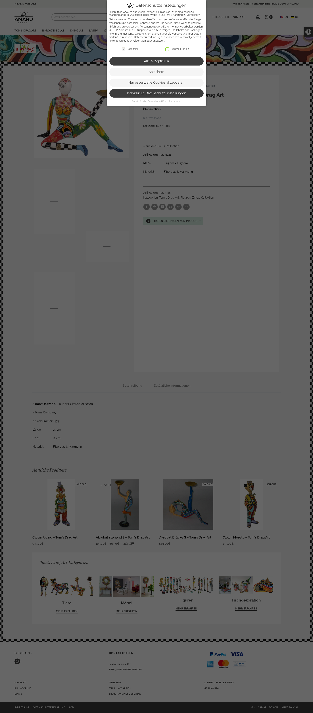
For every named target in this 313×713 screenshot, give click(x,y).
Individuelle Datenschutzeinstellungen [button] (156, 93)
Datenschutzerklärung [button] (158, 101)
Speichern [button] (156, 72)
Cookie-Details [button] (139, 101)
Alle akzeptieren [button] (156, 61)
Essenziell (133, 48)
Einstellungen (124, 40)
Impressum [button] (176, 101)
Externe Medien (179, 48)
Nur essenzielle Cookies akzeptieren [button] (156, 82)
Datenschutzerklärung (147, 37)
